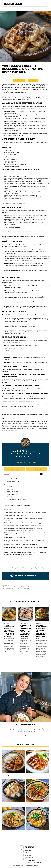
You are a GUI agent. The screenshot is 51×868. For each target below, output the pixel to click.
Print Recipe (33, 80)
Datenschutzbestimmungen (34, 862)
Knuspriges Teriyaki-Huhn (35, 775)
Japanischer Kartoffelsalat (13, 804)
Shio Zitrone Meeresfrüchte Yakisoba (12, 832)
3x (46, 473)
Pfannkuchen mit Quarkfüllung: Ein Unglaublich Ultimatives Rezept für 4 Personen (25, 631)
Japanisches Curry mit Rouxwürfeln (10, 775)
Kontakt (29, 855)
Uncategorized (6, 585)
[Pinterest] (21, 849)
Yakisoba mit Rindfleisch (35, 804)
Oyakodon (30, 832)
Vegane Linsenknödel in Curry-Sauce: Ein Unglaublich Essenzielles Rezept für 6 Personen (9, 631)
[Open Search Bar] (42, 4)
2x (43, 473)
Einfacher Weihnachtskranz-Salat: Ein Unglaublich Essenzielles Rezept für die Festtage (20, 586)
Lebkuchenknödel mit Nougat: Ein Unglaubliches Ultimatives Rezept (16, 588)
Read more (6, 660)
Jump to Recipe (18, 80)
